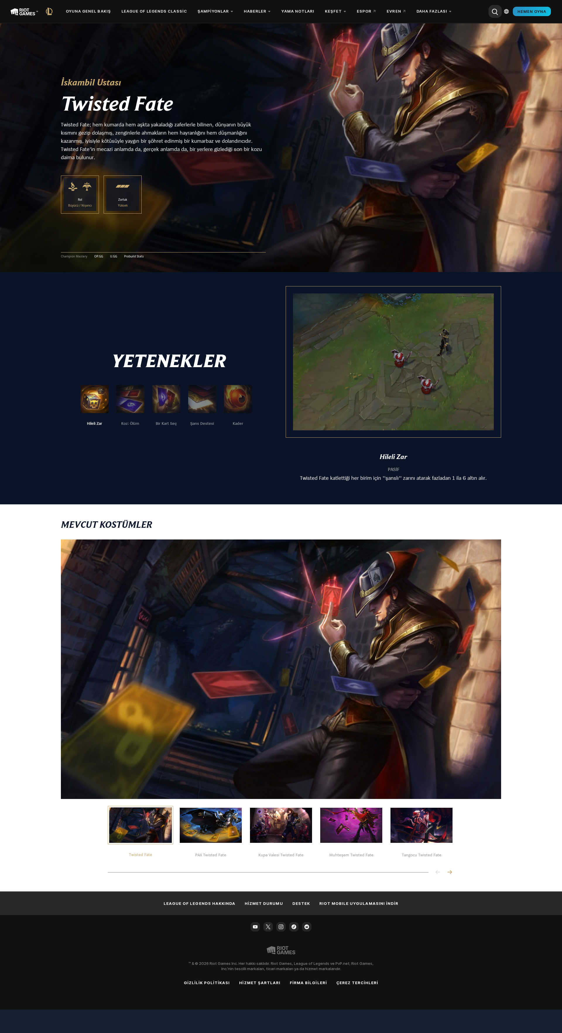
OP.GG (98, 256)
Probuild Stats (134, 256)
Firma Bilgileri (308, 982)
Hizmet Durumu (264, 903)
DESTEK (301, 903)
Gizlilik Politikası (207, 982)
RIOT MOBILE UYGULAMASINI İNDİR (358, 903)
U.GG (113, 256)
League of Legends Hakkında (199, 903)
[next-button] (449, 872)
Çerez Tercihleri (357, 982)
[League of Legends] (50, 11)
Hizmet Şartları (259, 982)
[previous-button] (438, 872)
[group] (166, 406)
